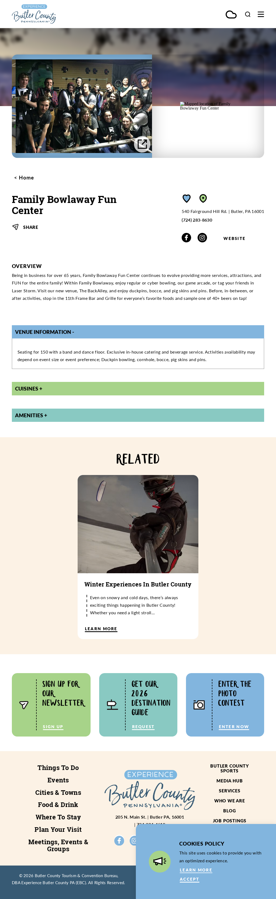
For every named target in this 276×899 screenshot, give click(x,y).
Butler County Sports (229, 768)
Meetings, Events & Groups (58, 845)
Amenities (29, 415)
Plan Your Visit (58, 829)
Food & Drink (58, 804)
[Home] (49, 14)
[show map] (203, 198)
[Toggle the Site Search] (247, 14)
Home (25, 177)
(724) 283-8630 (197, 220)
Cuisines (26, 388)
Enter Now (234, 727)
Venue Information (43, 331)
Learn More (196, 870)
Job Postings (230, 820)
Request (143, 727)
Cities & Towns (58, 792)
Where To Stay (58, 817)
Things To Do (58, 767)
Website (234, 238)
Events (58, 780)
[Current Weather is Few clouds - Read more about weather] (231, 15)
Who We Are (229, 801)
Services (229, 791)
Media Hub (229, 781)
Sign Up (53, 727)
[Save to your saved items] (187, 198)
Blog (229, 811)
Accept (189, 879)
